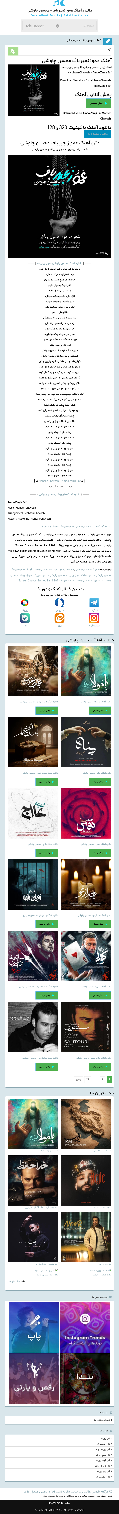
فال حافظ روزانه (102, 1476)
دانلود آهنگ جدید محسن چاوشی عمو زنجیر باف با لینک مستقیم (76, 527)
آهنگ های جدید (13, 1281)
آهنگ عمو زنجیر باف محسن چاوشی (83, 40)
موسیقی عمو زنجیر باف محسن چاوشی (53, 570)
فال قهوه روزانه (103, 1460)
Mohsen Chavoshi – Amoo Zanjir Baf (60, 481)
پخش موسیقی (96, 103)
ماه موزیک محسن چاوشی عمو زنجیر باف (81, 581)
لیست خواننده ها (102, 1420)
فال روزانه (105, 1438)
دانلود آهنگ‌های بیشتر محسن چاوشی (59, 494)
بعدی (78, 1079)
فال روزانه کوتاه (102, 1449)
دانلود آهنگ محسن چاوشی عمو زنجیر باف (59, 263)
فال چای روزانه (103, 1444)
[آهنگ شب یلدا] (85, 1379)
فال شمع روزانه (103, 1454)
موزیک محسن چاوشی (87, 570)
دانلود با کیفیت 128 (98, 134)
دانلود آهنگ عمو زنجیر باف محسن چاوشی (72, 575)
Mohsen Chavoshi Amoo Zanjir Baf (38, 581)
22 (87, 1079)
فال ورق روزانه (103, 1471)
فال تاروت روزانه (102, 1465)
